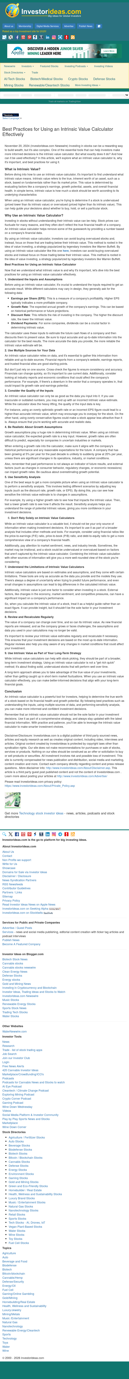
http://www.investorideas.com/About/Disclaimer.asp (78, 768)
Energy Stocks (18, 1170)
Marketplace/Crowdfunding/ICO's (23, 1074)
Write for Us (9, 864)
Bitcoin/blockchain (13, 1273)
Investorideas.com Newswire (20, 996)
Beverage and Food (14, 1261)
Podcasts (8, 1078)
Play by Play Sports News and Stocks (26, 1119)
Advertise (68, 26)
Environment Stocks (21, 1174)
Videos (6, 1110)
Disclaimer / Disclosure (16, 876)
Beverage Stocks (19, 1145)
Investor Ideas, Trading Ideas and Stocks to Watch (33, 992)
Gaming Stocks (18, 1178)
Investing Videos (103, 66)
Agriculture (9, 1253)
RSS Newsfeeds (12, 884)
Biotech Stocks (18, 1153)
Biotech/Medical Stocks (46, 78)
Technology (9, 1338)
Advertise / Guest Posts (17, 928)
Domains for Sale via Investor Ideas (24, 872)
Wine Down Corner (14, 1127)
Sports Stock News (14, 1008)
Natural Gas (9, 1322)
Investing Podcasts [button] (75, 66)
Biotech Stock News (15, 959)
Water (6, 1346)
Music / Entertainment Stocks (27, 1202)
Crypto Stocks (78, 78)
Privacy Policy (11, 900)
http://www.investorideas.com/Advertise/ (82, 776)
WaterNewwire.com (14, 1031)
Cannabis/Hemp (12, 1277)
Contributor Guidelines (16, 888)
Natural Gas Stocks (21, 1206)
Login (5, 1062)
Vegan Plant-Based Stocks (25, 1226)
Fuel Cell (7, 1290)
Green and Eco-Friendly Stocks (28, 1186)
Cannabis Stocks (19, 1161)
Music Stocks (10, 1000)
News (5, 1041)
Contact (7, 856)
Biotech (7, 1269)
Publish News (85, 26)
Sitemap (7, 896)
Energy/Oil (9, 1285)
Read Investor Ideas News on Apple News (28, 904)
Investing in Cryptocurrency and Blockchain (29, 987)
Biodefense (9, 1265)
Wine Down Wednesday (17, 1107)
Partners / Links (12, 892)
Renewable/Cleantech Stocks (49, 85)
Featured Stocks (49, 66)
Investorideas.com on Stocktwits (22, 912)
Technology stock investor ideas (41, 813)
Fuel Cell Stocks (19, 1243)
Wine (5, 1350)
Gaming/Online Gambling (18, 1294)
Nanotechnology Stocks (23, 1210)
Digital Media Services (48, 26)
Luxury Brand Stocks (22, 1198)
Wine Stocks (16, 1234)
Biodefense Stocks (20, 1149)
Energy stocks (11, 979)
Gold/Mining (9, 1298)
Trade (35, 72)
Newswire (9, 66)
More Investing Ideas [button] (87, 85)
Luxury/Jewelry (11, 1310)
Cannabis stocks (12, 963)
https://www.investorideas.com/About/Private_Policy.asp (40, 785)
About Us (8, 851)
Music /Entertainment (15, 1318)
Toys (5, 1342)
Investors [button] (27, 66)
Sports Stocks (17, 1218)
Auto (5, 1257)
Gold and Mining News (16, 984)
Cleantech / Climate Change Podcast (25, 1090)
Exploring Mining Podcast (18, 1094)
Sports (6, 1334)
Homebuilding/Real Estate (18, 1302)
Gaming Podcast (12, 1102)
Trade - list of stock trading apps (22, 1050)
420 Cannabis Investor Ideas (20, 1070)
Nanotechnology (12, 1326)
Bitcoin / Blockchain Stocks (25, 1157)
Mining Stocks (14, 85)
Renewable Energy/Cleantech (21, 1330)
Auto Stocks (16, 1141)
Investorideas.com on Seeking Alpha (25, 908)
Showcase (8, 868)
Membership (25, 26)
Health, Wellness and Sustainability (24, 1306)
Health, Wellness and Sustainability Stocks (35, 1194)
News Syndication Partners (19, 880)
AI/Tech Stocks (14, 78)
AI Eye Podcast (12, 1086)
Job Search (9, 1054)
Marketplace (10, 1123)
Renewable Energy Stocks (19, 1004)
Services (7, 932)
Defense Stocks (104, 78)
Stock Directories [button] (14, 72)
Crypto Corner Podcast (16, 1098)
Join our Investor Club (16, 1058)
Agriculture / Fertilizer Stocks (27, 1137)
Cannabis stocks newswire (19, 967)
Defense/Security (13, 1281)
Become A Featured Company (21, 944)
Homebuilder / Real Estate (25, 1190)
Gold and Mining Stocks (24, 1182)
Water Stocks (10, 1016)
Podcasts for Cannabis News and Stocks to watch (33, 1082)
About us (8, 26)
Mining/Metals (11, 1314)
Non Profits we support (16, 860)
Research (8, 1046)
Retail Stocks (17, 1214)
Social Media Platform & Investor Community (30, 1115)
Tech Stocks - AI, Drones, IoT (27, 1222)
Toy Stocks (15, 1239)
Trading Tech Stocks (15, 1012)
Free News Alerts (13, 1066)
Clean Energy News (14, 971)
